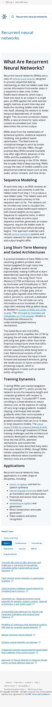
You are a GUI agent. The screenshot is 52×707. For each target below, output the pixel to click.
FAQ (36, 682)
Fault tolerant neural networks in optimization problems (22, 579)
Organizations (10, 554)
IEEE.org (9, 2)
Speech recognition (18, 484)
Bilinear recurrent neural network (16, 634)
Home (8, 682)
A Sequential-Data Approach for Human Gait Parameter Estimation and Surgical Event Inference (22, 614)
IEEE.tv (34, 548)
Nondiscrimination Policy (14, 689)
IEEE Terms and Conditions (39, 694)
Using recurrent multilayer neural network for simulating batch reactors (22, 589)
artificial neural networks (23, 79)
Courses (22, 548)
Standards (8, 548)
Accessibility (23, 686)
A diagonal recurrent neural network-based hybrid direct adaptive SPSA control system (24, 651)
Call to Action (9, 686)
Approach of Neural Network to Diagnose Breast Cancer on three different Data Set (24, 661)
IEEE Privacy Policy (35, 689)
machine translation (20, 234)
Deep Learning (11, 538)
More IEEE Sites (21, 2)
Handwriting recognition (21, 503)
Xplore (7, 543)
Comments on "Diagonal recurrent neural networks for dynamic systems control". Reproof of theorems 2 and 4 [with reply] (24, 601)
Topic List (18, 682)
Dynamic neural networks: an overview (19, 642)
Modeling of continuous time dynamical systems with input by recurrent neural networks (24, 626)
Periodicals (37, 543)
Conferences (20, 543)
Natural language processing (23, 490)
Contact (28, 682)
